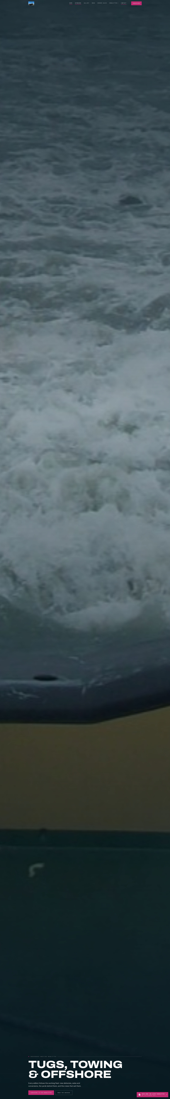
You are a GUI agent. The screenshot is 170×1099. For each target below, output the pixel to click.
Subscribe (136, 3)
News (93, 3)
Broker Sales (102, 3)
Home (70, 3)
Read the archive (64, 1092)
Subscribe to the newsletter (41, 1092)
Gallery (86, 3)
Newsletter (114, 3)
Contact (123, 3)
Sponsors (78, 3)
